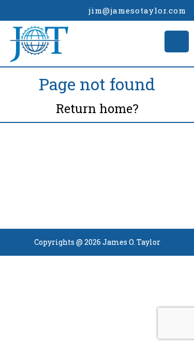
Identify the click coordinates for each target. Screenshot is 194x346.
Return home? (97, 108)
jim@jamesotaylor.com (137, 10)
